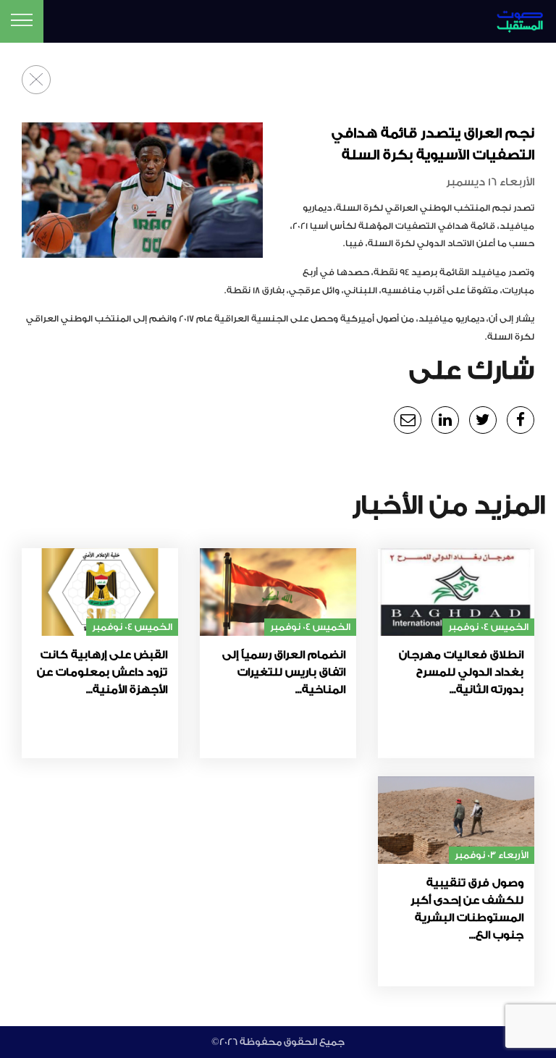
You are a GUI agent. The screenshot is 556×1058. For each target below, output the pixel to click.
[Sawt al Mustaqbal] (509, 19)
